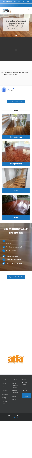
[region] (16, 25)
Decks (16, 217)
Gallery (5, 390)
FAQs (4, 397)
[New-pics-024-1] (16, 195)
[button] (15, 35)
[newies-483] (16, 142)
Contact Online (26, 395)
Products (5, 394)
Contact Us (5, 402)
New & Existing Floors (16, 137)
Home (5, 383)
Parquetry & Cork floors (16, 164)
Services (5, 387)
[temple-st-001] (16, 168)
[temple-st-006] (16, 115)
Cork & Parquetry (15, 391)
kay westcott (10, 89)
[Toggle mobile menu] (29, 9)
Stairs (16, 191)
